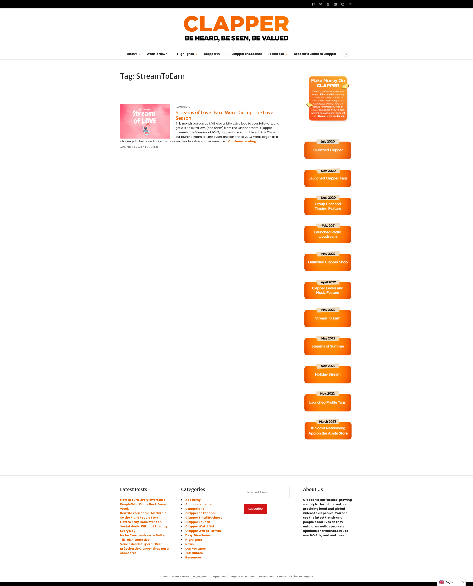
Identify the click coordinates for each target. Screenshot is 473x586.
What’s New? (157, 54)
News (189, 544)
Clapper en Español (247, 54)
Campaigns (183, 106)
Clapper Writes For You (203, 531)
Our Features (195, 548)
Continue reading (242, 141)
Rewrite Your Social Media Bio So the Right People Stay (143, 515)
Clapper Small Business (203, 517)
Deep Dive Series (198, 535)
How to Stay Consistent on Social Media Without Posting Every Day (143, 526)
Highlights (185, 54)
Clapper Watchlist (199, 526)
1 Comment (152, 146)
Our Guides (194, 553)
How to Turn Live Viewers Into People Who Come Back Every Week (143, 504)
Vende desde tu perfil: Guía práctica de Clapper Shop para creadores (144, 548)
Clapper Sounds (197, 522)
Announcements (198, 504)
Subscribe (255, 509)
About (132, 54)
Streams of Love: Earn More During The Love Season (224, 115)
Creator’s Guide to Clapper (315, 54)
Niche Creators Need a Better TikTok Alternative (143, 537)
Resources (276, 54)
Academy (193, 500)
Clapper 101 (212, 54)
